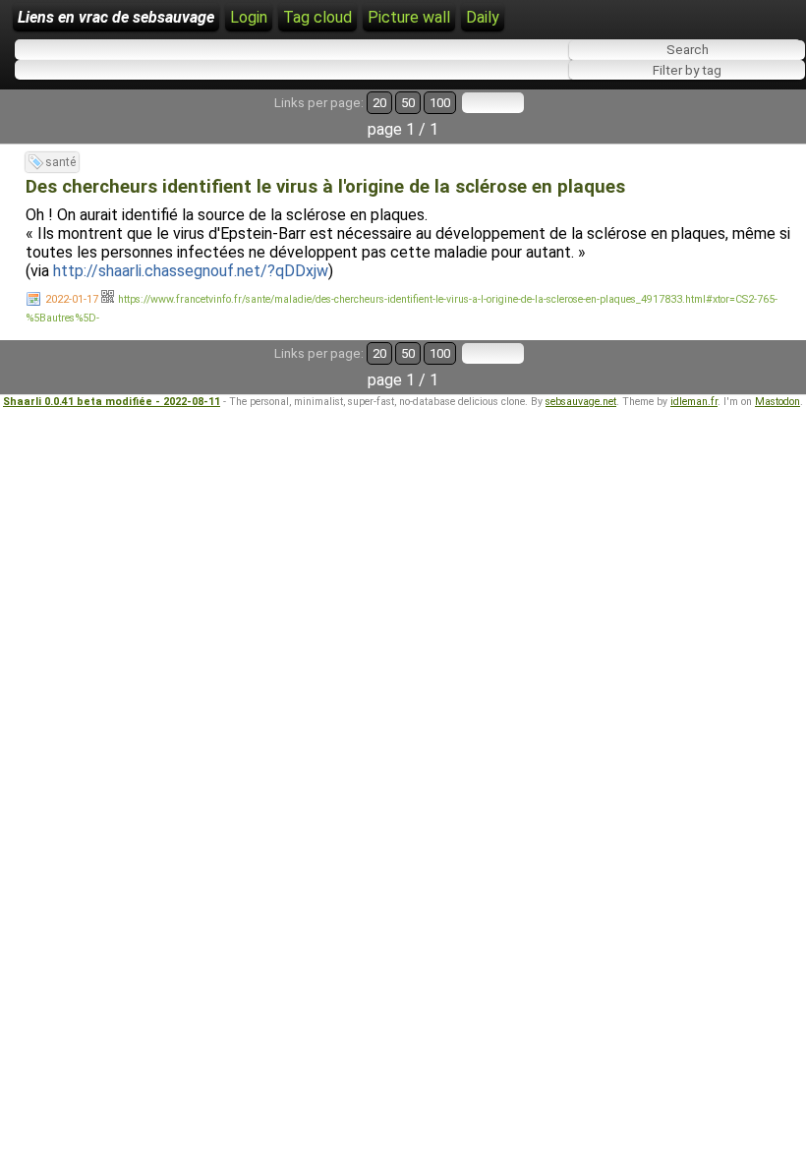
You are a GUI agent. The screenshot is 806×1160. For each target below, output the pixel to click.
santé (60, 162)
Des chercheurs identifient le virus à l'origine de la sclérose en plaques (325, 187)
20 (379, 102)
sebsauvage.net (581, 401)
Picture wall (409, 17)
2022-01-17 (71, 299)
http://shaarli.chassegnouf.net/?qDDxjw (190, 270)
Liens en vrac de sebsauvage (116, 17)
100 (440, 102)
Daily (482, 17)
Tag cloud (317, 17)
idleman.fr (694, 401)
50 (408, 102)
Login (248, 17)
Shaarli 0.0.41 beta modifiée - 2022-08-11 (111, 401)
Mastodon (777, 401)
